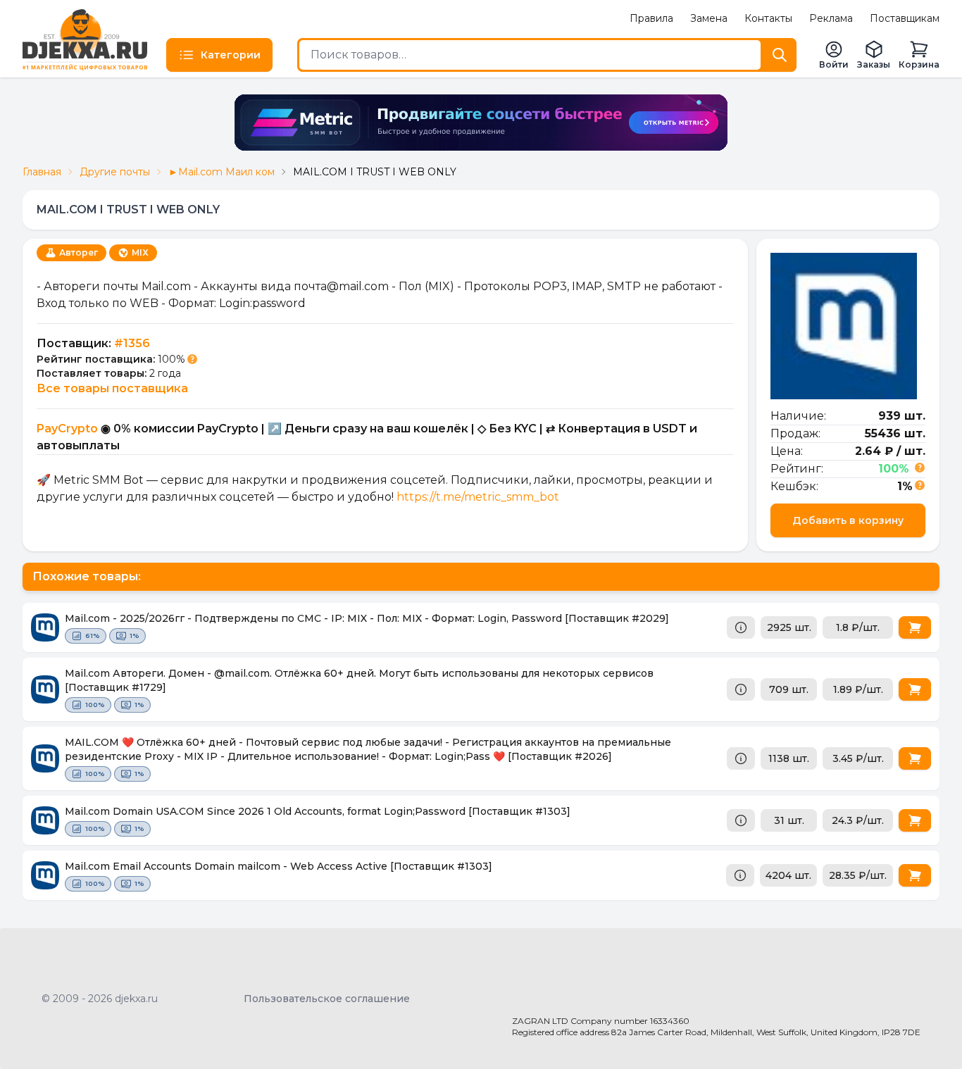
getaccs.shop (544, 1045)
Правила (651, 18)
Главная (42, 171)
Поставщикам (904, 18)
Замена (708, 18)
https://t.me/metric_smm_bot (477, 497)
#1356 (132, 343)
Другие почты (115, 171)
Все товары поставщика (112, 388)
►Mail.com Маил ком (221, 171)
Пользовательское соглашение (327, 998)
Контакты (768, 18)
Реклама (831, 18)
